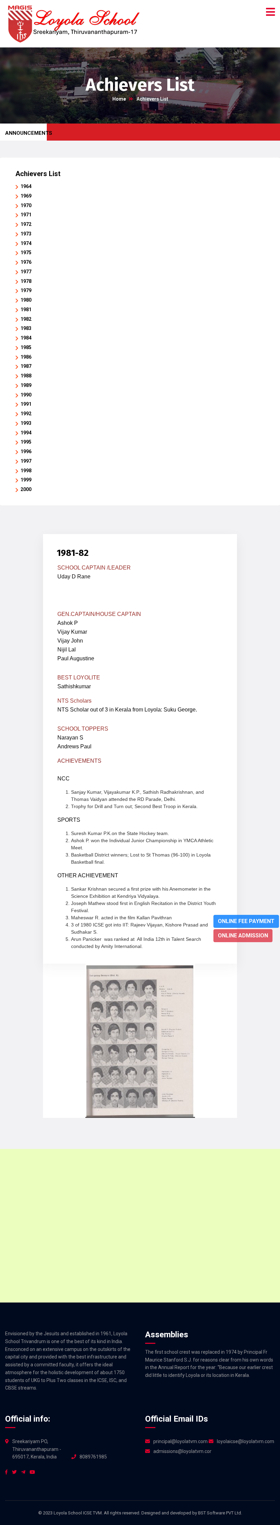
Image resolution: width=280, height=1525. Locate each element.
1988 (25, 375)
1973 (25, 233)
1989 (25, 385)
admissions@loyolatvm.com (182, 1451)
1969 (25, 196)
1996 (25, 451)
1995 (25, 442)
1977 (25, 271)
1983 (25, 328)
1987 (25, 366)
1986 (25, 357)
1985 (25, 347)
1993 (25, 423)
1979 (25, 290)
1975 (25, 252)
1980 (25, 300)
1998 (25, 470)
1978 (25, 281)
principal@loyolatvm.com (180, 1441)
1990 (25, 395)
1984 (25, 338)
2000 (25, 489)
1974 (25, 243)
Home (119, 99)
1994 (25, 432)
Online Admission (243, 935)
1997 (25, 461)
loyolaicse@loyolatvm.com (245, 1441)
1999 (25, 480)
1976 (25, 262)
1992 (25, 413)
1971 (25, 214)
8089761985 (93, 1456)
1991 (25, 404)
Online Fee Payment (246, 921)
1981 (25, 309)
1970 (25, 205)
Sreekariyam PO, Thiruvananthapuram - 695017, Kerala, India (36, 1449)
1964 (25, 186)
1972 (25, 224)
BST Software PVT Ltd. (220, 1512)
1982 (25, 319)
